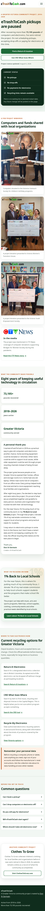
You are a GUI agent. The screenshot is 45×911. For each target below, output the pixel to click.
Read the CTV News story (14, 356)
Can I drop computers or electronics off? (19, 804)
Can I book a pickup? (11, 797)
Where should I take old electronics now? (20, 827)
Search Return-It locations (16, 684)
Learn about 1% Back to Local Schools (22, 616)
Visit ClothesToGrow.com (22, 873)
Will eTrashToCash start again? (15, 819)
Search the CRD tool (13, 712)
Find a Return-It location (22, 51)
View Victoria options (14, 740)
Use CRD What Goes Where (23, 58)
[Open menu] (41, 3)
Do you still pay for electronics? (16, 812)
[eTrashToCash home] (13, 4)
